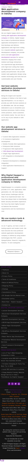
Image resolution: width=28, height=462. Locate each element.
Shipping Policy (7, 285)
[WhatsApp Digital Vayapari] (3, 460)
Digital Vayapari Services (12, 308)
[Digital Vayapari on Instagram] (12, 383)
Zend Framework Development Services (12, 346)
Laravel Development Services (13, 310)
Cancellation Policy (9, 292)
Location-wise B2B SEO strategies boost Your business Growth (13, 359)
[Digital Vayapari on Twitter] (15, 383)
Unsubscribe (13, 438)
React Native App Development (13, 336)
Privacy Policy (7, 276)
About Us (5, 273)
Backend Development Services (13, 319)
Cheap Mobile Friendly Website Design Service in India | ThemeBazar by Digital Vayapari (12, 375)
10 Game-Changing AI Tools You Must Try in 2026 (13, 365)
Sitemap (5, 289)
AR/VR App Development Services (14, 322)
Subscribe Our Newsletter (14, 436)
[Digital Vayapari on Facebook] (9, 383)
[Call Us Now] (1, 460)
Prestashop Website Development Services (13, 341)
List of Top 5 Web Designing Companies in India (11, 354)
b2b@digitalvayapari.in (16, 389)
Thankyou (5, 269)
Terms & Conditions (9, 279)
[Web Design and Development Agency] (9, 3)
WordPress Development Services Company (13, 332)
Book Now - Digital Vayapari (12, 302)
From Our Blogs (8, 350)
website (12, 50)
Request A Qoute (13, 251)
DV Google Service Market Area (13, 295)
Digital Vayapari (14, 443)
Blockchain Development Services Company (13, 315)
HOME (3, 4)
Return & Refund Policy (10, 282)
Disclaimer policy (8, 298)
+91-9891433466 (16, 392)
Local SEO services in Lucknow (13, 369)
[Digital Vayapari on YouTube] (18, 383)
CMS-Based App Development (13, 151)
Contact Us (6, 305)
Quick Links (6, 267)
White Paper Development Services (11, 327)
